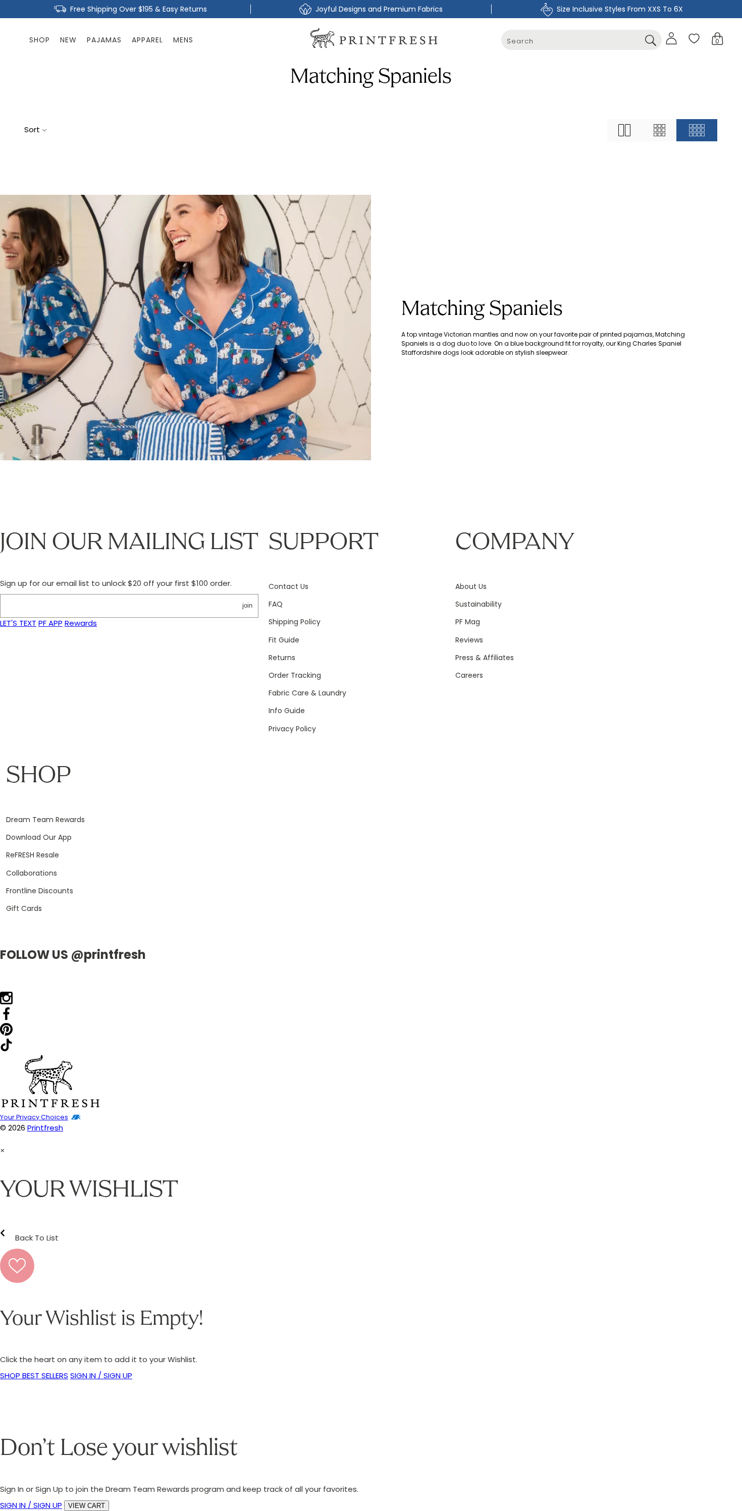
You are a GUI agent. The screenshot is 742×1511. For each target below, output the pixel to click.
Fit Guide (284, 640)
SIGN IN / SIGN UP (101, 1375)
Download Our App (39, 837)
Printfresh (45, 1127)
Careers (469, 675)
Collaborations (31, 873)
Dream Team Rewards (45, 820)
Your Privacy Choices (34, 1117)
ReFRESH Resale (32, 855)
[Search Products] (650, 40)
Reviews (469, 640)
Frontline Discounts (39, 891)
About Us (471, 586)
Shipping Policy (295, 622)
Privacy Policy (292, 729)
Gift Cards (24, 908)
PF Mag (467, 622)
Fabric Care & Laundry (307, 693)
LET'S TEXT (18, 623)
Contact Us (288, 586)
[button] (717, 38)
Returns (282, 658)
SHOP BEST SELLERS (34, 1375)
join (247, 605)
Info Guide (287, 711)
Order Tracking (295, 675)
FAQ (276, 604)
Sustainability (478, 604)
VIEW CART (86, 1505)
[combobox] (581, 40)
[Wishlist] (694, 38)
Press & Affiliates (484, 658)
